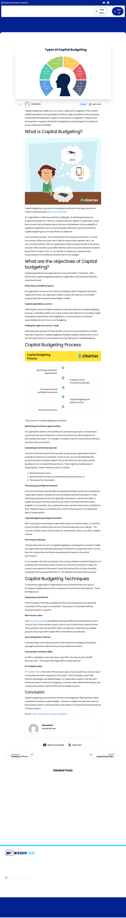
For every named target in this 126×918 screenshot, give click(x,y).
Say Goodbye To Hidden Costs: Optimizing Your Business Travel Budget (18, 818)
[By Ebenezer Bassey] (9, 786)
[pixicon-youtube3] (118, 905)
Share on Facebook (55, 745)
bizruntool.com (49, 728)
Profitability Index (32, 671)
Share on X (77, 745)
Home (24, 25)
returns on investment (57, 211)
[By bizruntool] (38, 786)
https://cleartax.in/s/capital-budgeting (49, 713)
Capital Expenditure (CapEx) (46, 820)
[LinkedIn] (108, 3)
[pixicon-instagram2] (113, 905)
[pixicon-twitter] (108, 905)
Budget (33, 25)
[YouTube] (104, 3)
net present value (37, 621)
